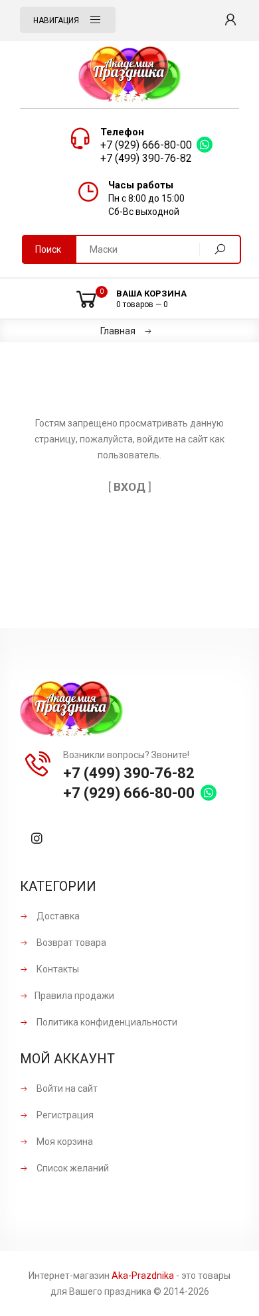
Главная (117, 331)
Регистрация (64, 1115)
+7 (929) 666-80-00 (146, 145)
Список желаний (72, 1168)
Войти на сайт (66, 1088)
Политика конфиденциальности (106, 1022)
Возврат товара (70, 942)
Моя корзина (64, 1141)
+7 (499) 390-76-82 (146, 158)
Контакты (57, 969)
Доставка (57, 916)
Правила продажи (74, 995)
